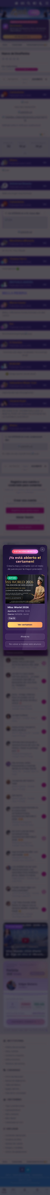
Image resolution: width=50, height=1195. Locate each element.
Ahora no (25, 636)
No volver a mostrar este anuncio (25, 644)
